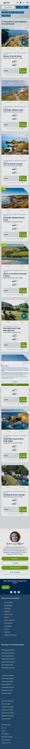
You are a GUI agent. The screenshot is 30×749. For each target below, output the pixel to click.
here (24, 375)
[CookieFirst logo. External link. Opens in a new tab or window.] (1, 364)
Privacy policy (26, 363)
